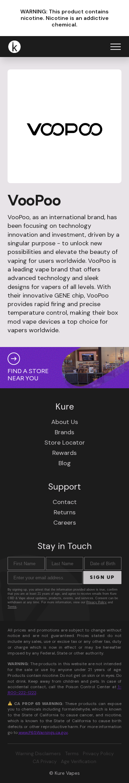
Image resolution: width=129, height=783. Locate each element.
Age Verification (78, 761)
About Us (64, 422)
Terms (12, 606)
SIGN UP (102, 577)
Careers (64, 522)
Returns (65, 512)
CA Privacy (45, 761)
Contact (65, 502)
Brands (64, 432)
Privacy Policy (96, 602)
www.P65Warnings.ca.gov (43, 732)
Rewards (64, 453)
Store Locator (64, 442)
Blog (64, 463)
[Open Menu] (115, 47)
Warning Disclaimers (38, 753)
